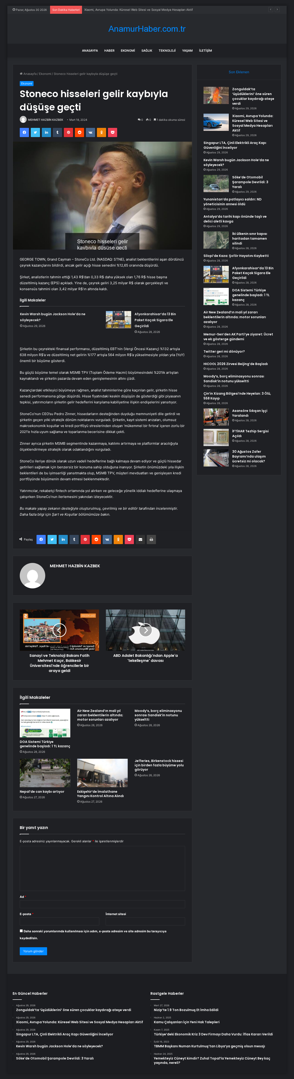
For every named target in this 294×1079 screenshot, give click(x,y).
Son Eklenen (239, 72)
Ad (23, 897)
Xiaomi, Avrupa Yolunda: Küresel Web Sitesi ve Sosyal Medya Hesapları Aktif (252, 123)
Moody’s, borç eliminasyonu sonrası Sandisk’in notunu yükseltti (158, 715)
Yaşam (187, 50)
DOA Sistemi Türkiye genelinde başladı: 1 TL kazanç (45, 743)
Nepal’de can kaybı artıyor (42, 791)
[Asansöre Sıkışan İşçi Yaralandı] (216, 417)
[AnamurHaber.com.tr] (147, 28)
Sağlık (146, 50)
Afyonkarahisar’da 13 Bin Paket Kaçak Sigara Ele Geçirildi (155, 320)
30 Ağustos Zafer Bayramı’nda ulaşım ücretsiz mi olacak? (249, 456)
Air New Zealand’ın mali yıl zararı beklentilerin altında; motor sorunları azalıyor (100, 715)
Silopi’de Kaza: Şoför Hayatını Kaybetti (236, 255)
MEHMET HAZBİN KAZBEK (45, 119)
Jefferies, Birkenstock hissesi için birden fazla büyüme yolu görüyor (159, 765)
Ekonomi (128, 50)
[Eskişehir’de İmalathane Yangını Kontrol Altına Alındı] (102, 773)
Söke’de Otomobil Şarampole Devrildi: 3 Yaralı (250, 182)
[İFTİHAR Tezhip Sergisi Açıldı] (216, 437)
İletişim (205, 50)
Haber (109, 50)
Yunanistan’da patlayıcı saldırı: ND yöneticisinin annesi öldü (233, 201)
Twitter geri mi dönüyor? (224, 351)
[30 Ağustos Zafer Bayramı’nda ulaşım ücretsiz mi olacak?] (216, 457)
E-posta (27, 914)
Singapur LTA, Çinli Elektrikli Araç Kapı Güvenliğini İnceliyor (235, 145)
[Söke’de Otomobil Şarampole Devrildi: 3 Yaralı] (216, 183)
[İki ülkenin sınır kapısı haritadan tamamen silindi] (216, 240)
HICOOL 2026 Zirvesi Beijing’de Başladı (236, 364)
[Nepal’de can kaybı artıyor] (45, 773)
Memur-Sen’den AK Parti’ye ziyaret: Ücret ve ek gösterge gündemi (238, 336)
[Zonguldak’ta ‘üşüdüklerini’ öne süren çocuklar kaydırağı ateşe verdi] (216, 95)
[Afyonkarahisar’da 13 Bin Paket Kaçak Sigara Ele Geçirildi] (118, 319)
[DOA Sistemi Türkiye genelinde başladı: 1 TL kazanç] (45, 723)
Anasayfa (90, 50)
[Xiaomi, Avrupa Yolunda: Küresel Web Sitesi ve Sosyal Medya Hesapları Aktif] (216, 122)
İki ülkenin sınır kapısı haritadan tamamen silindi (249, 238)
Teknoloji (167, 50)
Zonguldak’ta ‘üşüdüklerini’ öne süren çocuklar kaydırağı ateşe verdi (253, 96)
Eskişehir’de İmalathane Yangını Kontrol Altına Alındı (100, 793)
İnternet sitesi (116, 914)
